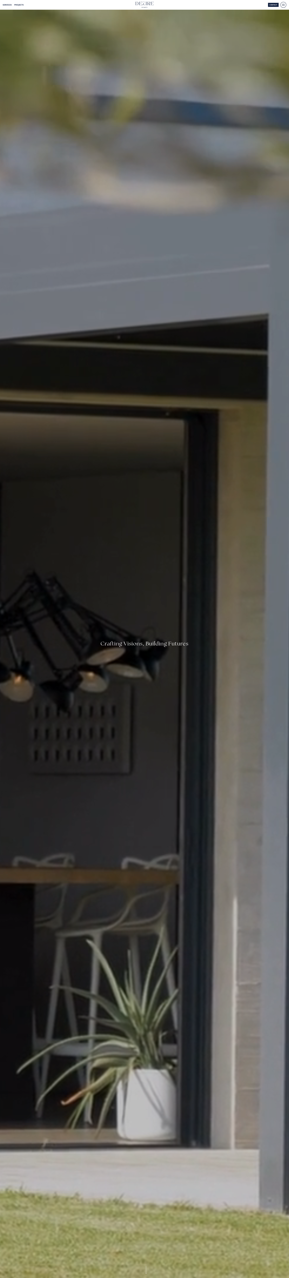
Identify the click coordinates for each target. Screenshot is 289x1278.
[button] (283, 5)
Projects (19, 5)
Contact (273, 5)
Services (7, 5)
